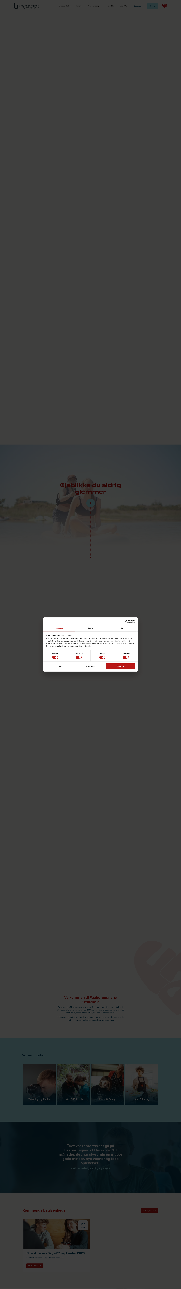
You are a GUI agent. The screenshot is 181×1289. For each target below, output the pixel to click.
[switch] (79, 657)
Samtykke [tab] (59, 628)
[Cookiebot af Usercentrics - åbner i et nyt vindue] (126, 621)
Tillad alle (120, 666)
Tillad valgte (90, 666)
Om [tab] (122, 628)
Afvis (60, 666)
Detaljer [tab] (90, 628)
